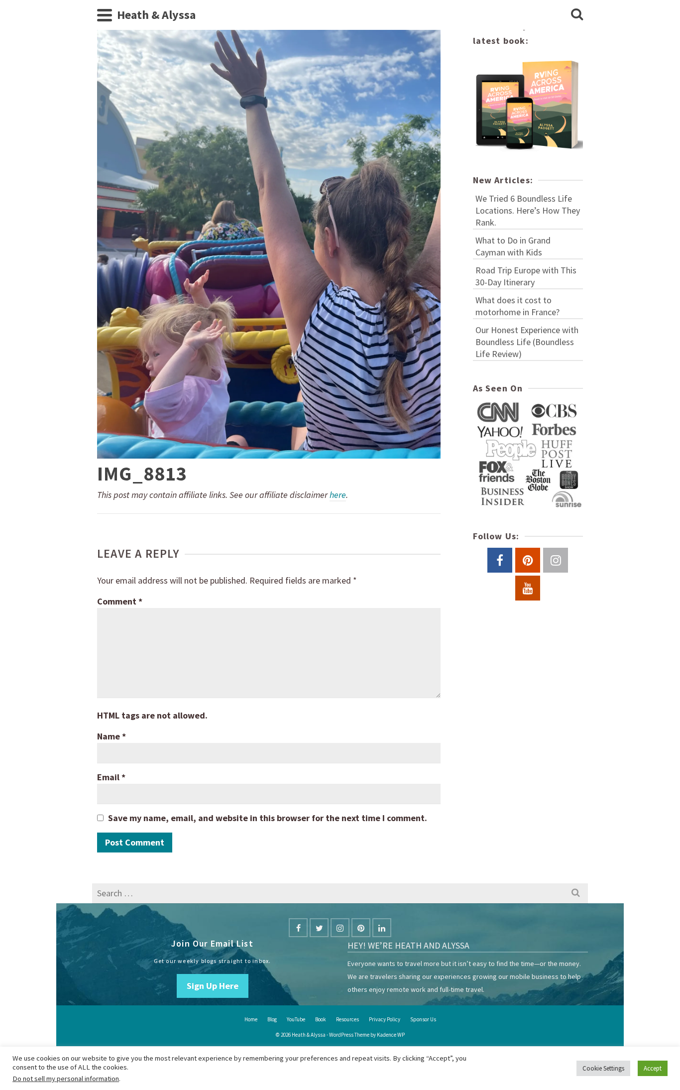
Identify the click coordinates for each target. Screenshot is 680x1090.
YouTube (296, 1019)
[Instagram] (340, 927)
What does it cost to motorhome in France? (517, 306)
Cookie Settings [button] (603, 1068)
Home (250, 1019)
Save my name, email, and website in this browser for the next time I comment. (267, 818)
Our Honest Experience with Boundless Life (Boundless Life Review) (526, 342)
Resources (347, 1019)
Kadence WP (391, 1034)
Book (320, 1019)
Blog (272, 1019)
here (338, 494)
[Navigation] (104, 15)
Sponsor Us (423, 1019)
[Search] (577, 15)
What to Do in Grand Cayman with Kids (513, 246)
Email (111, 777)
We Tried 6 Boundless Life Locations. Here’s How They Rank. (527, 210)
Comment (119, 601)
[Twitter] (319, 927)
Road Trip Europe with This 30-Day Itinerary (525, 276)
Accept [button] (653, 1068)
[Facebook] (298, 927)
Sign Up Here (212, 985)
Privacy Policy (384, 1019)
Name (111, 736)
